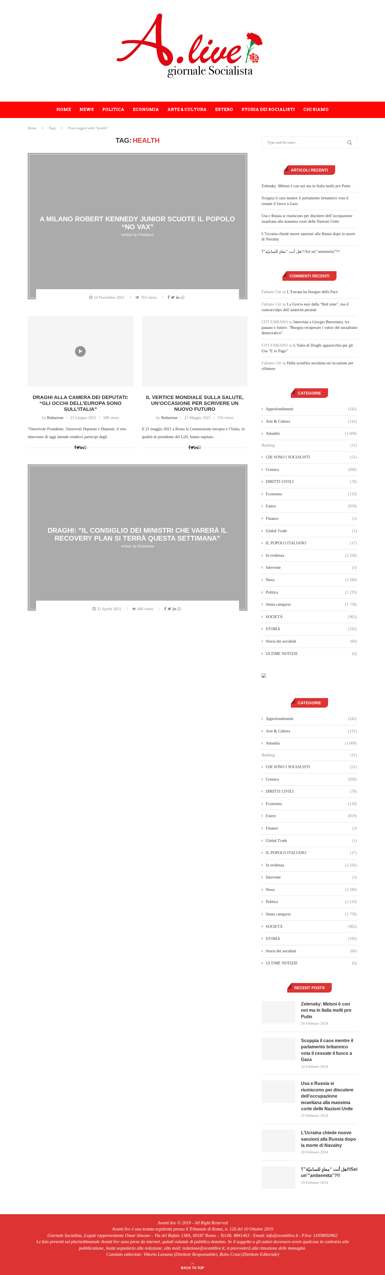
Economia (146, 109)
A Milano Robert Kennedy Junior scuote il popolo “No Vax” (137, 223)
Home (63, 109)
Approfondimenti (311, 409)
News (86, 109)
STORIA (311, 629)
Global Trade (311, 531)
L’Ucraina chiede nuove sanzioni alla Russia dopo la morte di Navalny (328, 1139)
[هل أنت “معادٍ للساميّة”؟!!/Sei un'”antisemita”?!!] (278, 1177)
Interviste (311, 567)
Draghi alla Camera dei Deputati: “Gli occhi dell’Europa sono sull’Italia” (80, 403)
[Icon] (80, 351)
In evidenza (311, 555)
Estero (224, 109)
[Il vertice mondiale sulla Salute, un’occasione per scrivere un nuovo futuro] (194, 351)
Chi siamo (316, 109)
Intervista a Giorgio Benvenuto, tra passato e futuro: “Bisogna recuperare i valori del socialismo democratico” (309, 327)
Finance (311, 518)
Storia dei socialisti (268, 109)
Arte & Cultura (187, 109)
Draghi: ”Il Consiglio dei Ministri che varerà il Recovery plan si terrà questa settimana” (137, 534)
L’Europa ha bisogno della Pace (312, 292)
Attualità (311, 433)
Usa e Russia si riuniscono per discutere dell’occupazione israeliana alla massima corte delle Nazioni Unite (327, 1096)
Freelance (146, 235)
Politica (113, 109)
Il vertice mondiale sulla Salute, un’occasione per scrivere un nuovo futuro (195, 403)
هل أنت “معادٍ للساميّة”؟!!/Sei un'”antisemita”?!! (301, 251)
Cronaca (311, 469)
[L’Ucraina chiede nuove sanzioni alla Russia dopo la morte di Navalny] (278, 1141)
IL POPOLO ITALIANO (311, 543)
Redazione (55, 418)
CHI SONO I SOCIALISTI (311, 457)
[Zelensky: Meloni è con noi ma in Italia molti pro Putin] (278, 1012)
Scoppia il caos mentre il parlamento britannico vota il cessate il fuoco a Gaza (327, 1050)
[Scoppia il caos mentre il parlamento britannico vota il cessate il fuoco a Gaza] (278, 1049)
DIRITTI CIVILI (311, 482)
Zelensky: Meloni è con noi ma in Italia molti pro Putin (306, 186)
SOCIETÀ (311, 617)
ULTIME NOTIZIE (311, 654)
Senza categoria (311, 604)
